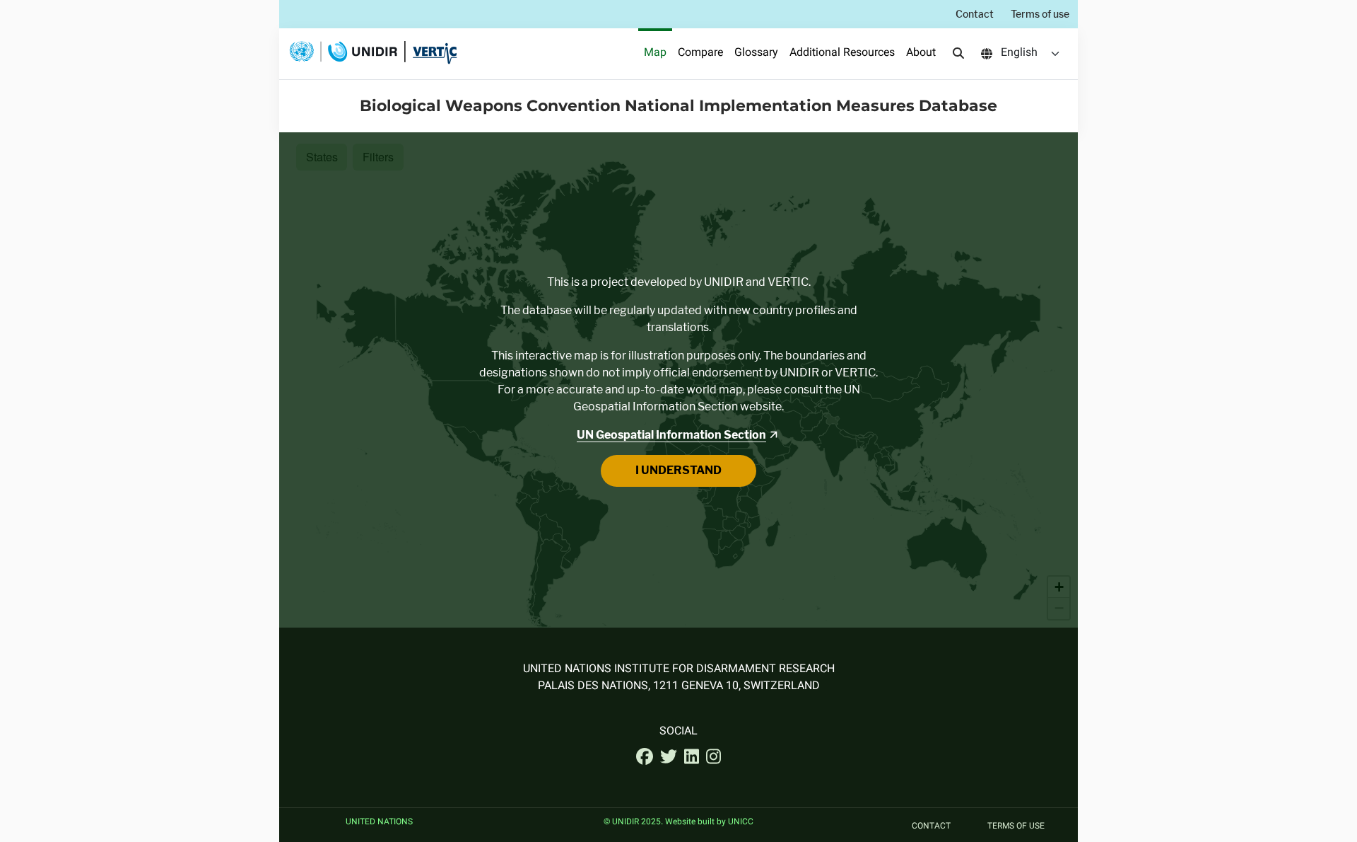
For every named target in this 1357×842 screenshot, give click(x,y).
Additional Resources (842, 53)
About (921, 53)
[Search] (958, 53)
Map (655, 53)
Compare (700, 53)
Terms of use (1040, 14)
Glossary (756, 53)
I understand (678, 470)
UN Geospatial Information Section (671, 435)
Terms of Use (1016, 826)
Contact (975, 14)
